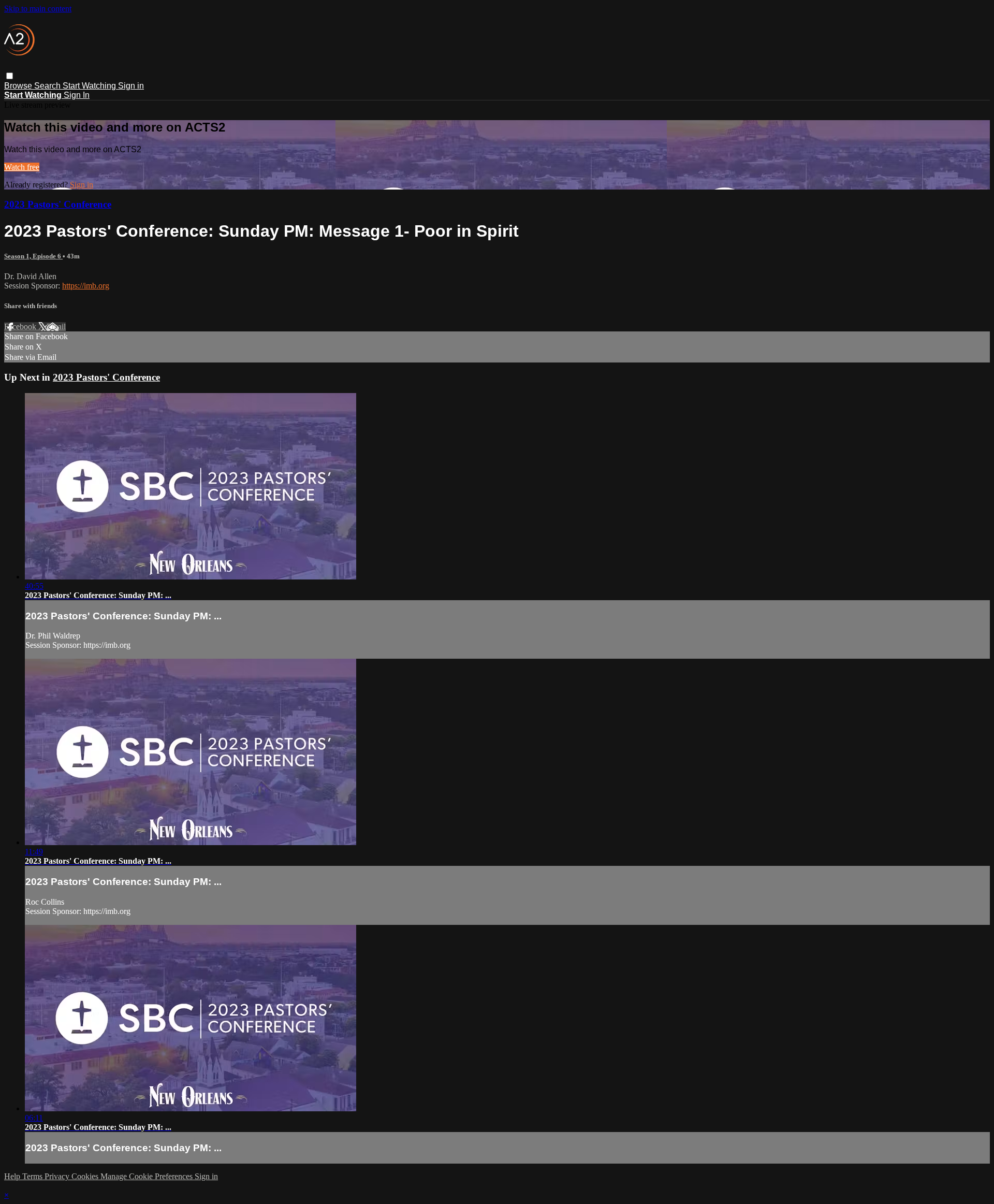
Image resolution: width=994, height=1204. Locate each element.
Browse (19, 85)
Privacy (58, 1176)
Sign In (77, 95)
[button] (9, 75)
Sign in (131, 85)
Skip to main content (37, 8)
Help (13, 1176)
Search (48, 85)
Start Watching (90, 85)
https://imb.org (85, 285)
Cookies (85, 1176)
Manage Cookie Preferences (147, 1176)
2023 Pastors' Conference (57, 204)
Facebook (21, 326)
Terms (33, 1176)
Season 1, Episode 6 (33, 256)
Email (56, 326)
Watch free (21, 167)
